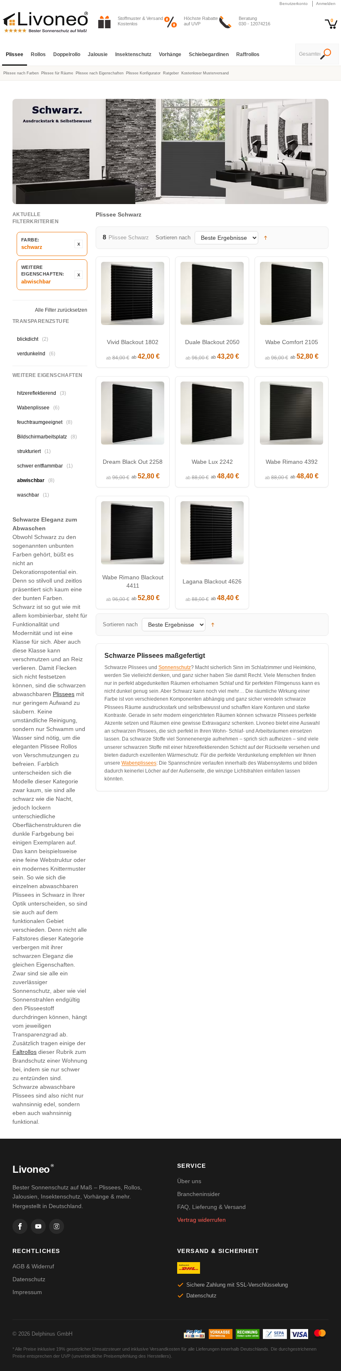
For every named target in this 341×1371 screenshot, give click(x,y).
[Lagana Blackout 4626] (212, 535)
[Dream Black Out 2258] (132, 415)
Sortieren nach (173, 237)
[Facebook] (19, 1226)
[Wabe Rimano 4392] (291, 415)
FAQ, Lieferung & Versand (211, 1207)
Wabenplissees (138, 763)
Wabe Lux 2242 (212, 461)
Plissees (63, 694)
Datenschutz (28, 1279)
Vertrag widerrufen (201, 1219)
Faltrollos (24, 1052)
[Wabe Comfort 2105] (291, 295)
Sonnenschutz (174, 667)
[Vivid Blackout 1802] (132, 295)
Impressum (27, 1292)
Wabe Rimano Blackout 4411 (132, 581)
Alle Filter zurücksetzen (61, 310)
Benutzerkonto (293, 3)
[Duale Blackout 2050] (212, 295)
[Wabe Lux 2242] (212, 415)
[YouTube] (38, 1226)
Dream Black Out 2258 (133, 461)
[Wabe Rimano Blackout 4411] (132, 535)
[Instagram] (56, 1226)
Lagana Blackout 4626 (212, 581)
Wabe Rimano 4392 (292, 461)
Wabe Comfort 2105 (291, 342)
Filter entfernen (78, 244)
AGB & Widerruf (33, 1266)
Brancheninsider (198, 1194)
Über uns (189, 1181)
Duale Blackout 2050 (212, 342)
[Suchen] (325, 55)
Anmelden (326, 3)
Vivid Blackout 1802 (132, 342)
